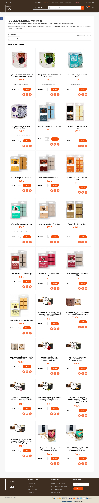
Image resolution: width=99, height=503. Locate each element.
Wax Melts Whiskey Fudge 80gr (77, 127)
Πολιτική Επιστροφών (56, 489)
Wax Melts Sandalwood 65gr (49, 178)
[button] (88, 2)
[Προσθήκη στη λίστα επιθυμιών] (23, 94)
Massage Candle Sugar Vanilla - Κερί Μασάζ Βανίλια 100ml (21, 358)
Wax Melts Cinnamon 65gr (21, 274)
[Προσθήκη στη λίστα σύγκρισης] (27, 94)
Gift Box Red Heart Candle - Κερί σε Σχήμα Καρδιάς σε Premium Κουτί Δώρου (49, 449)
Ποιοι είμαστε (31, 483)
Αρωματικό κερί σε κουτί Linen (77, 76)
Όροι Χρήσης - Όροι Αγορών (58, 483)
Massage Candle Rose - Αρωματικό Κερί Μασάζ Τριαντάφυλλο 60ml (49, 359)
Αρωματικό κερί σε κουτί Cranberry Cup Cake (21, 127)
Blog (61, 2)
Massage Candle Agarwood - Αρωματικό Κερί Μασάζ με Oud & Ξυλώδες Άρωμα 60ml (21, 441)
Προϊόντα (45, 2)
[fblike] (1, 18)
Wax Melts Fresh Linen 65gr (21, 224)
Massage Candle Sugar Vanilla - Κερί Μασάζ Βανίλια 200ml (77, 313)
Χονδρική (76, 2)
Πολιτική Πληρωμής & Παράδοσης (59, 486)
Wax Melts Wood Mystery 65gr (49, 126)
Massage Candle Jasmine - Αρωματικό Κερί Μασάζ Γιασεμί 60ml (77, 359)
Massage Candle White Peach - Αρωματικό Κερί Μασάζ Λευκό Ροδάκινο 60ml (49, 314)
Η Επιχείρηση (37, 2)
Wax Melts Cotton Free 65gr (49, 224)
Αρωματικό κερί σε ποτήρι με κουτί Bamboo (49, 76)
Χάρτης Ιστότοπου (32, 489)
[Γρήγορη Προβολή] (30, 94)
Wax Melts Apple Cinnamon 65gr (77, 274)
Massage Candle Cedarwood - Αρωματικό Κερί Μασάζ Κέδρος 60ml (49, 399)
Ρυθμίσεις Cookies (55, 492)
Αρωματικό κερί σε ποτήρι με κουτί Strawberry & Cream (21, 76)
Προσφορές (55, 2)
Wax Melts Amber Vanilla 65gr (21, 320)
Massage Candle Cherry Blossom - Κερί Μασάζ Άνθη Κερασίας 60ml (21, 399)
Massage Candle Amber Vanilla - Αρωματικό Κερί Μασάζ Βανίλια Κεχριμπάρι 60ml (77, 400)
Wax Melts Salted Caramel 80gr (77, 178)
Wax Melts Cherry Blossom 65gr (49, 274)
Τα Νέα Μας (31, 486)
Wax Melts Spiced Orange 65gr (21, 178)
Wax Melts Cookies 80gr (77, 224)
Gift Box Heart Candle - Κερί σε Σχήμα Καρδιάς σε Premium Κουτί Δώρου (77, 449)
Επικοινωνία (68, 2)
